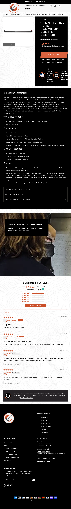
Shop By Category (30, 6)
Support (27, 9)
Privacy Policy (9, 451)
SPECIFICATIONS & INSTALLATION (17, 190)
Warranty (7, 461)
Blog (5, 445)
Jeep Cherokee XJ (43, 430)
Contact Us (8, 442)
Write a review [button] (35, 305)
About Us (41, 6)
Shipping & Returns (11, 448)
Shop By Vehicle (30, 2)
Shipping (44, 46)
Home (5, 14)
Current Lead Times (11, 457)
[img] (8, 317)
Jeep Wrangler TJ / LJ (45, 427)
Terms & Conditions (11, 454)
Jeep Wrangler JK (17, 14)
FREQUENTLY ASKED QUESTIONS (17, 200)
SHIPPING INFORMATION (14, 195)
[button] (45, 40)
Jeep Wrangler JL (43, 421)
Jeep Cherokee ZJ (43, 433)
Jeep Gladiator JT (43, 418)
